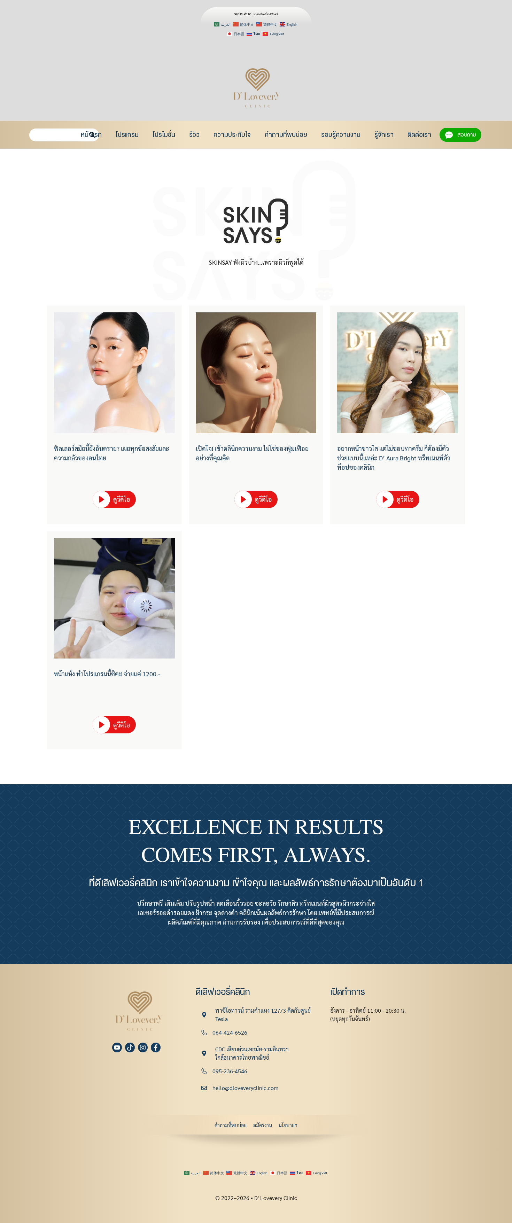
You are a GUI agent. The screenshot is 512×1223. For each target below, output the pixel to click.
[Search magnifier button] (92, 135)
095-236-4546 (229, 1071)
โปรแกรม (127, 134)
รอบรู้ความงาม (340, 134)
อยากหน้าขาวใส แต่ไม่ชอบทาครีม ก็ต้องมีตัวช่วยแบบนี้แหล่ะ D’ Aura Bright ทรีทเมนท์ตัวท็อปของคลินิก (393, 457)
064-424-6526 (229, 1032)
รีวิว (194, 134)
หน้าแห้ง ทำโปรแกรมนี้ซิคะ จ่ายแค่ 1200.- (107, 674)
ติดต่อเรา (419, 134)
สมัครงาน (262, 1125)
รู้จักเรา (384, 134)
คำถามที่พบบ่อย (286, 134)
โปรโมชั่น (164, 134)
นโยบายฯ (288, 1125)
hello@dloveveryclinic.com (245, 1087)
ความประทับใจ (232, 134)
